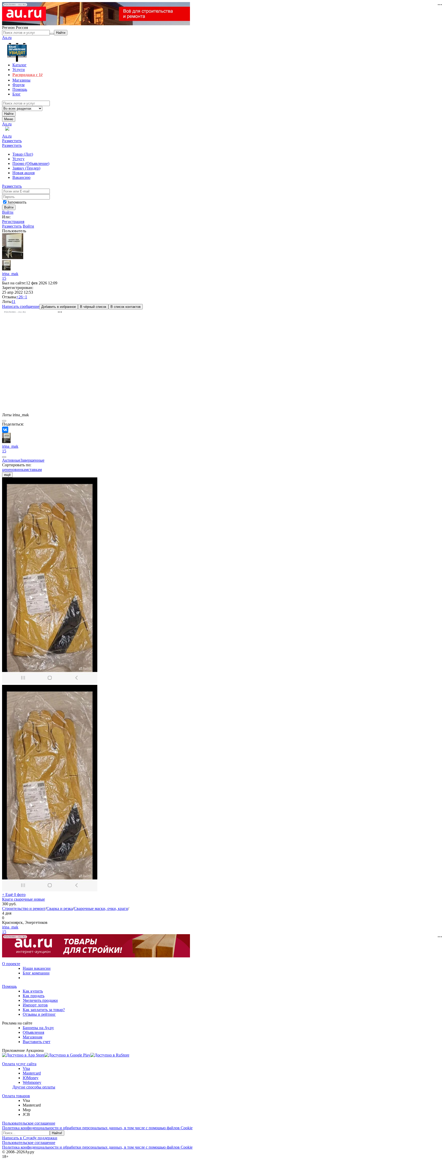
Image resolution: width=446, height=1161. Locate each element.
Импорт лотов (35, 1005)
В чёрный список (93, 307)
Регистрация (13, 221)
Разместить (12, 141)
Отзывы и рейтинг (39, 1014)
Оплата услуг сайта (19, 1064)
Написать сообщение (20, 306)
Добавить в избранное (58, 307)
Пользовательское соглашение (28, 1123)
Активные (11, 460)
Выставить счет (36, 1041)
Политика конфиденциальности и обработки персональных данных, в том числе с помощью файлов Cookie (97, 1128)
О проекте (11, 964)
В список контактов (125, 307)
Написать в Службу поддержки (29, 1138)
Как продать (33, 996)
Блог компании (36, 973)
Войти (7, 212)
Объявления (33, 1032)
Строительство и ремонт (23, 908)
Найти (8, 114)
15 (4, 278)
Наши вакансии (37, 968)
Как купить (33, 991)
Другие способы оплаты (33, 1087)
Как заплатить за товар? (44, 1009)
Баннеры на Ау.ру (38, 1028)
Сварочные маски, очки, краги (101, 908)
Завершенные (32, 460)
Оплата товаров (16, 1096)
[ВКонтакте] (5, 430)
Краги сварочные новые (23, 899)
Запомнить (16, 202)
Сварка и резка (59, 908)
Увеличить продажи (40, 1000)
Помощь (9, 986)
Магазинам (32, 1037)
